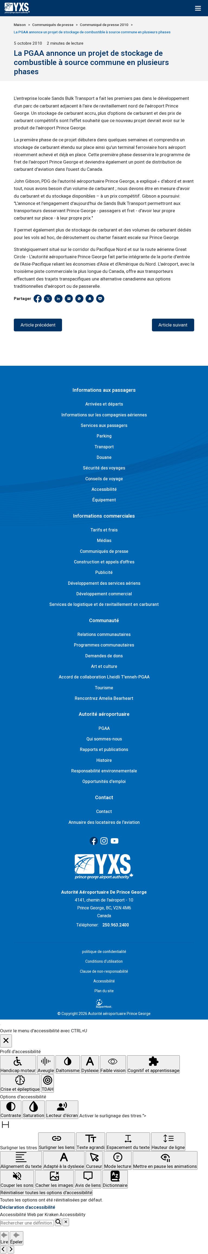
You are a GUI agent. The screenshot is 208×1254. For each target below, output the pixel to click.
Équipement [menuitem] (104, 500)
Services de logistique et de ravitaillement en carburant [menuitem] (104, 604)
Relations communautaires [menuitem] (104, 634)
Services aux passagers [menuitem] (104, 425)
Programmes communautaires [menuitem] (104, 645)
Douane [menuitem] (104, 457)
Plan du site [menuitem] (104, 991)
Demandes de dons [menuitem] (104, 656)
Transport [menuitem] (104, 447)
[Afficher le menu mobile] (198, 8)
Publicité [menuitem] (104, 572)
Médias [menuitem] (104, 540)
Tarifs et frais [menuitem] (104, 530)
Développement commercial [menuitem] (104, 594)
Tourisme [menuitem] (104, 688)
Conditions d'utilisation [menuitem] (104, 961)
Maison (20, 25)
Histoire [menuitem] (104, 760)
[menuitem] (104, 1003)
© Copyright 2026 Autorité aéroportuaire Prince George (104, 1014)
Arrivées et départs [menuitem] (104, 404)
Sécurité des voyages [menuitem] (104, 468)
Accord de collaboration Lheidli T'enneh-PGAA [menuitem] (104, 677)
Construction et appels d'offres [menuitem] (104, 562)
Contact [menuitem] (104, 811)
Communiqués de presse (52, 25)
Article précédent (38, 325)
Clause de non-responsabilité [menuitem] (104, 971)
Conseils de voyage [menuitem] (104, 479)
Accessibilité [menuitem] (104, 489)
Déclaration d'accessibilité (27, 1207)
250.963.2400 (115, 925)
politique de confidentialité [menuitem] (104, 952)
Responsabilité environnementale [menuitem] (104, 771)
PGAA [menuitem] (104, 728)
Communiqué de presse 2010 (104, 25)
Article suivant (172, 325)
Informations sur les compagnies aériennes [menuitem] (104, 415)
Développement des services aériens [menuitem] (104, 583)
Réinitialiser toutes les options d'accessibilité (46, 1193)
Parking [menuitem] (104, 436)
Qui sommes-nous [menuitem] (104, 739)
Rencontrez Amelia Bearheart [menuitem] (104, 698)
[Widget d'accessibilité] (0, 1024)
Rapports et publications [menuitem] (104, 749)
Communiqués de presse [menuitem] (104, 551)
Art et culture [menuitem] (104, 666)
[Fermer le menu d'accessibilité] (6, 1041)
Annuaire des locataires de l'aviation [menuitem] (104, 822)
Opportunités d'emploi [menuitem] (104, 781)
